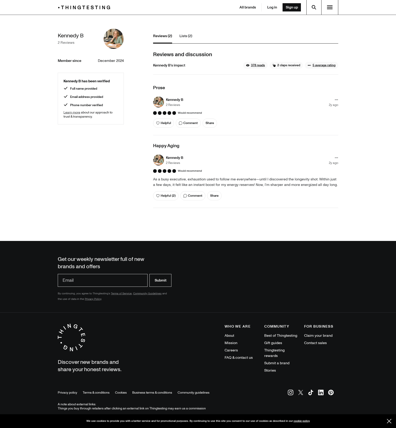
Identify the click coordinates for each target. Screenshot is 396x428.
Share (210, 123)
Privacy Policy (93, 299)
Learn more (71, 112)
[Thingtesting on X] (300, 393)
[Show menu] (330, 7)
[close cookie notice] (389, 421)
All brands (247, 7)
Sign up (292, 7)
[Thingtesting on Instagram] (290, 393)
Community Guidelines (147, 293)
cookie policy (302, 421)
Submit (160, 280)
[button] (255, 65)
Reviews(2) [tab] (162, 36)
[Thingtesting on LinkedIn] (321, 393)
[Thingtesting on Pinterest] (331, 393)
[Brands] (85, 7)
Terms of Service (121, 293)
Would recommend (190, 113)
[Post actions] (336, 99)
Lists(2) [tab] (185, 36)
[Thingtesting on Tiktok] (311, 393)
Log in (272, 7)
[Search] (314, 7)
